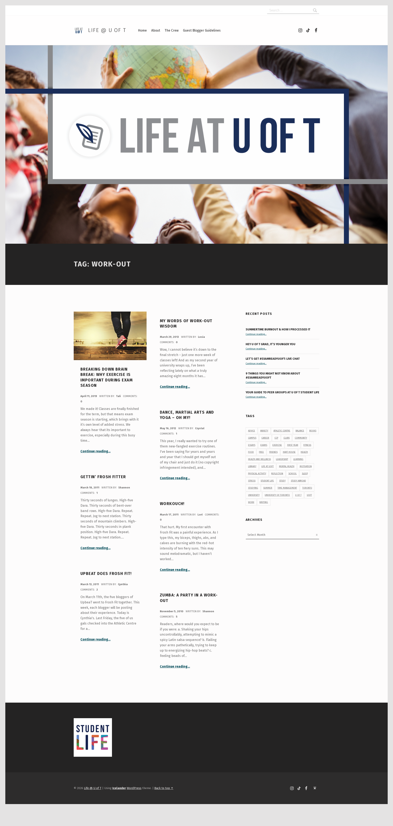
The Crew (171, 30)
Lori (200, 514)
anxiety (264, 430)
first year (292, 445)
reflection (277, 473)
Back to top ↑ (163, 788)
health (304, 452)
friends (273, 452)
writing (263, 502)
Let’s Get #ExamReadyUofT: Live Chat (273, 359)
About (155, 30)
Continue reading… (95, 451)
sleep (305, 473)
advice (251, 430)
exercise (277, 445)
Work (251, 502)
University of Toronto (277, 495)
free (261, 452)
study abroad (298, 480)
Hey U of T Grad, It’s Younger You (271, 344)
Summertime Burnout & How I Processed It (278, 329)
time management (287, 488)
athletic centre (281, 430)
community (301, 438)
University (254, 495)
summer (267, 488)
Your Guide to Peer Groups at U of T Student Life (282, 392)
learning (298, 459)
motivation (306, 466)
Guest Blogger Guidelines (202, 30)
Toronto (307, 488)
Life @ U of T (107, 30)
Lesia (201, 336)
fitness (307, 445)
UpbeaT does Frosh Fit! (106, 573)
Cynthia (123, 584)
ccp (276, 438)
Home (142, 30)
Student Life (267, 480)
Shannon (124, 487)
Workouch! (172, 503)
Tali (118, 396)
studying (253, 488)
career (265, 438)
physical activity (257, 473)
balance (300, 430)
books (312, 430)
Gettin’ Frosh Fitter (103, 476)
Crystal (199, 428)
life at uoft (267, 466)
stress (251, 480)
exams (263, 445)
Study (282, 480)
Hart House (289, 452)
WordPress (134, 788)
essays (251, 445)
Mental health (286, 466)
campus (252, 438)
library (252, 466)
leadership (282, 459)
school (292, 473)
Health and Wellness (259, 459)
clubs (286, 438)
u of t (298, 495)
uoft (309, 495)
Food (251, 452)
